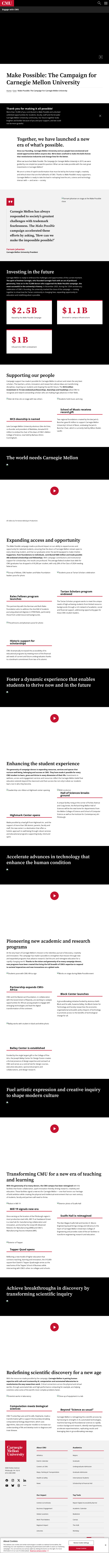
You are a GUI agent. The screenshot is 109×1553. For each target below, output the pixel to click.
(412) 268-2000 (10, 1473)
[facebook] (7, 1480)
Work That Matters (43, 1520)
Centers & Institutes (44, 1503)
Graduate (76, 1461)
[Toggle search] (99, 3)
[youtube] (7, 1485)
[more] (24, 1485)
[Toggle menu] (106, 3)
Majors (75, 1455)
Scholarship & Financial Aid (82, 1483)
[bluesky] (12, 1485)
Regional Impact (42, 1525)
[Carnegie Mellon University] (7, 3)
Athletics (40, 1455)
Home (8, 91)
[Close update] (100, 115)
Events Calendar (42, 1461)
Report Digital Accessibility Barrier (85, 1503)
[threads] (18, 1485)
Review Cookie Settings (81, 1543)
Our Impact (41, 1495)
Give (14, 91)
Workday (76, 1531)
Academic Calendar (80, 1508)
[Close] (105, 1545)
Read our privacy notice (38, 1551)
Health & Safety (42, 1478)
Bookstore (76, 1514)
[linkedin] (24, 1480)
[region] (54, 1545)
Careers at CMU (42, 1466)
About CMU (41, 1447)
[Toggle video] (101, 57)
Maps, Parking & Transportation (48, 1472)
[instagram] (12, 1480)
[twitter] (18, 1480)
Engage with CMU (10, 9)
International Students (81, 1478)
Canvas (75, 1520)
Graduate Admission (80, 1472)
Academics (77, 1447)
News (39, 1483)
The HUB (76, 1525)
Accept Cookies (81, 1548)
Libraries (40, 1531)
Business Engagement (44, 1508)
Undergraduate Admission (82, 1466)
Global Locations (42, 1514)
